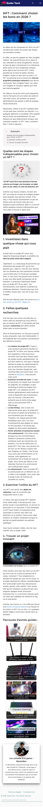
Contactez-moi (29, 792)
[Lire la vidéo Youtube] (21, 224)
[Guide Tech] (10, 3)
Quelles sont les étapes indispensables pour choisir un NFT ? (21, 136)
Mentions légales (14, 792)
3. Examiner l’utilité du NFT (16, 140)
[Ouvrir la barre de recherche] (32, 3)
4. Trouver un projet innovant (17, 142)
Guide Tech (11, 796)
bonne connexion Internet (16, 607)
